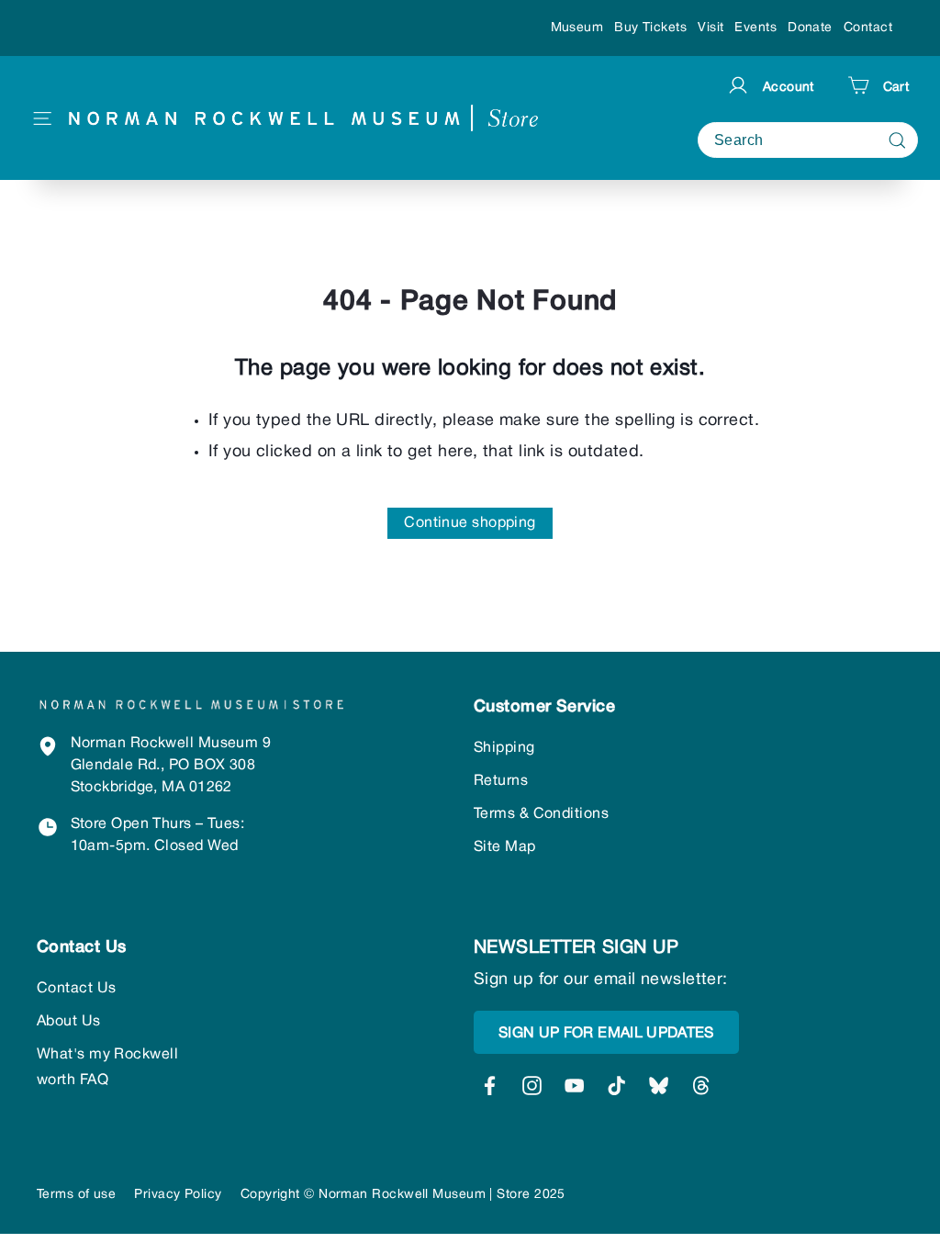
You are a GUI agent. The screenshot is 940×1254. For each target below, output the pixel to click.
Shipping (504, 748)
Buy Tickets (650, 28)
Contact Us (77, 988)
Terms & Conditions (541, 814)
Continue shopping (470, 523)
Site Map (505, 847)
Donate (810, 28)
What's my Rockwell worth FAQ (107, 1067)
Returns (501, 781)
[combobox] (808, 140)
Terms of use (76, 1195)
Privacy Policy (177, 1195)
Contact (868, 28)
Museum (577, 28)
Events (755, 28)
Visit (710, 28)
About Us (69, 1021)
